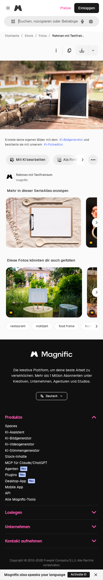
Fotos (43, 36)
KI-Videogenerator (19, 444)
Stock (29, 36)
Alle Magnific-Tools (20, 499)
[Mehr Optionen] (56, 50)
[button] (51, 396)
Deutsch (52, 396)
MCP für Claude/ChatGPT (26, 462)
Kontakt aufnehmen (23, 540)
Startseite (12, 36)
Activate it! (78, 574)
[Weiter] (82, 160)
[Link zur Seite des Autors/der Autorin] (9, 177)
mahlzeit (42, 326)
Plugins (15, 475)
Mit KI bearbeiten (30, 159)
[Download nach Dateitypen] (93, 50)
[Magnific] (51, 355)
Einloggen (86, 8)
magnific (22, 180)
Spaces (11, 426)
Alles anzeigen (56, 190)
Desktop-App (19, 481)
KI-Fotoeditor (53, 145)
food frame (66, 326)
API (7, 493)
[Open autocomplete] (11, 21)
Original (32, 67)
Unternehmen (17, 526)
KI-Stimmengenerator (22, 450)
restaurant (18, 326)
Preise (65, 8)
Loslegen (13, 512)
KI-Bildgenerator (71, 140)
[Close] (96, 575)
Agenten (15, 469)
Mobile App (14, 487)
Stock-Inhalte (16, 456)
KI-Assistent (14, 432)
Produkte (13, 417)
